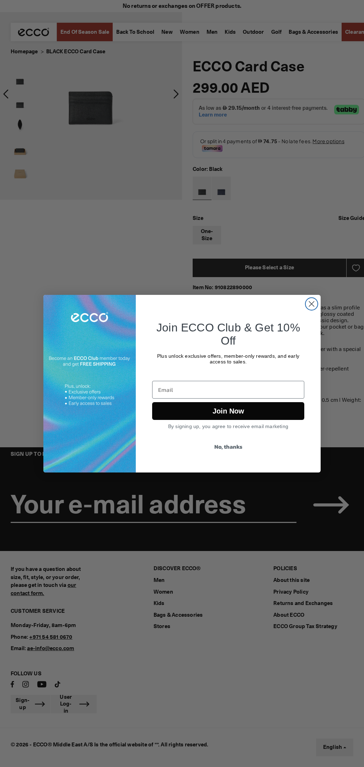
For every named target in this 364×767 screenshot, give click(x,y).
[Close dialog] (311, 304)
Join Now (228, 411)
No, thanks (228, 446)
